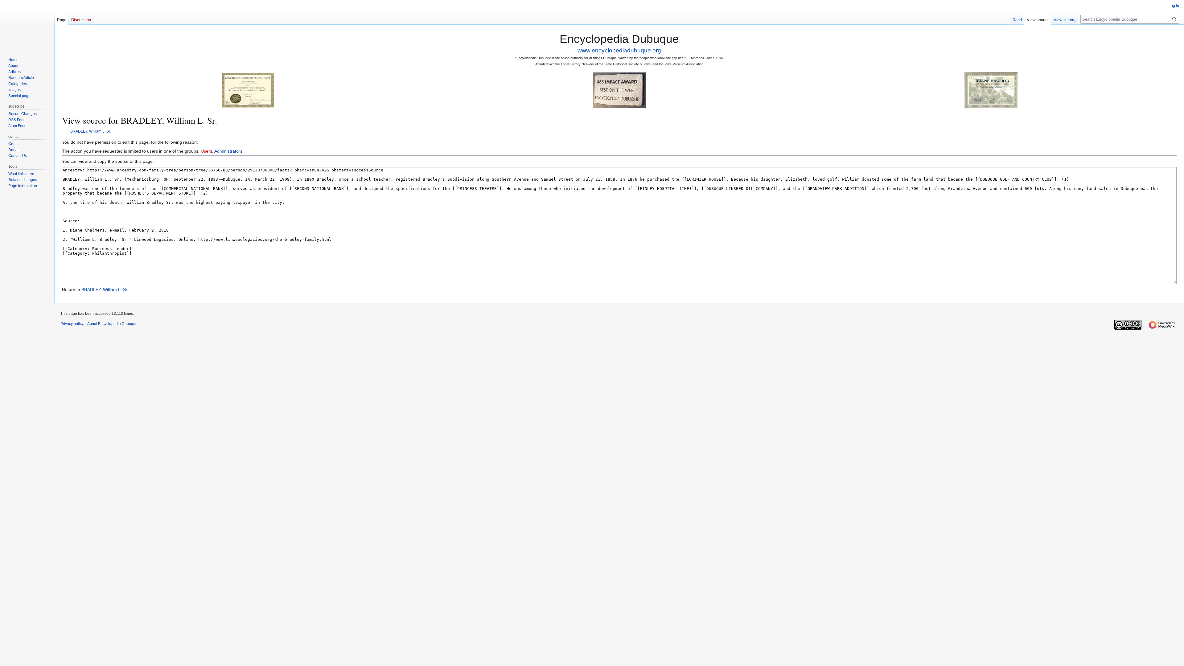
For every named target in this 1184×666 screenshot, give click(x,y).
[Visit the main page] (27, 24)
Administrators (228, 151)
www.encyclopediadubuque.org (619, 50)
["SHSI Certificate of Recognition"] (247, 90)
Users (206, 151)
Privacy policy (72, 324)
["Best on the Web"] (619, 90)
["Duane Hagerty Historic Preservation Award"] (991, 90)
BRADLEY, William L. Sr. (90, 131)
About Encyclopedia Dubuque (112, 324)
